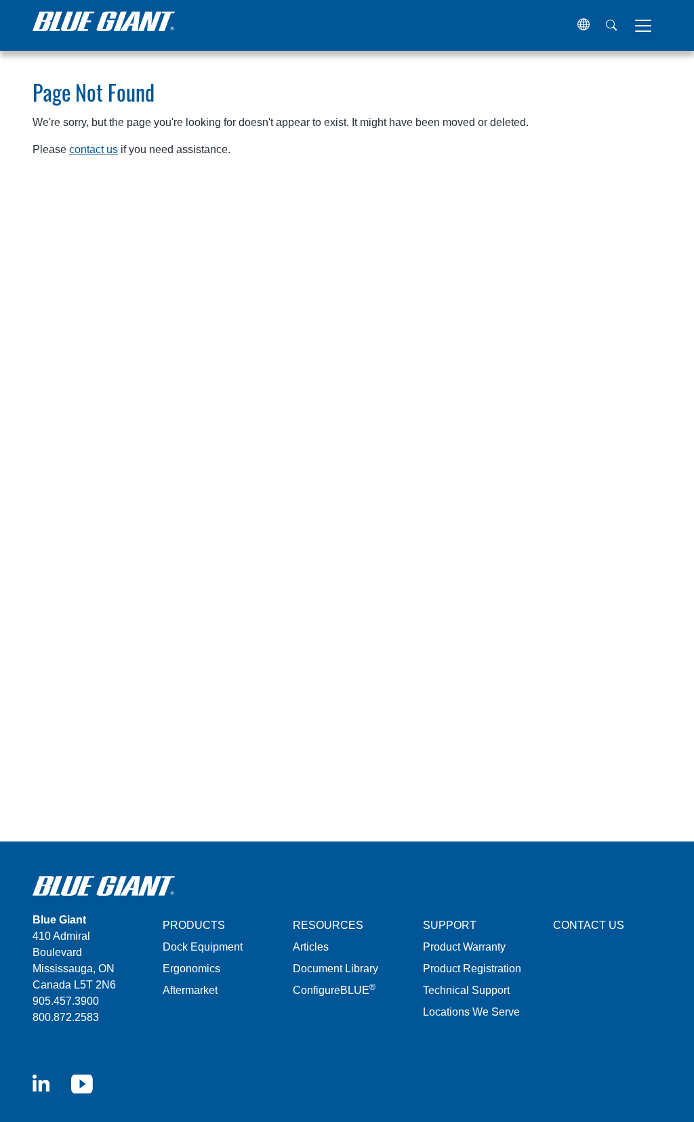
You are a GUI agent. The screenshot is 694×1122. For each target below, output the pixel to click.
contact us (93, 149)
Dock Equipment (203, 947)
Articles (311, 947)
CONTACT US (588, 925)
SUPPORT (449, 925)
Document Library (335, 968)
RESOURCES (328, 925)
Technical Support (466, 990)
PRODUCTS (194, 925)
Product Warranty (464, 947)
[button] (583, 25)
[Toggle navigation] (643, 26)
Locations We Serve (471, 1012)
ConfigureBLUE (334, 990)
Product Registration (472, 968)
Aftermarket (190, 990)
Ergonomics (191, 968)
